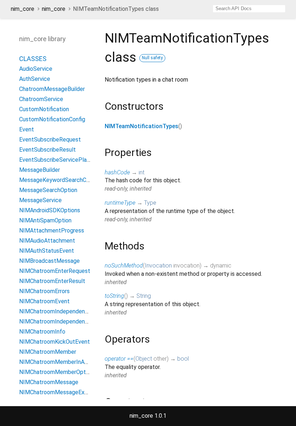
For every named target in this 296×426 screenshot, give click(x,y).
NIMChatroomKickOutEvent (54, 341)
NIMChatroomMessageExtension (61, 392)
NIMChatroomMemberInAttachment (65, 361)
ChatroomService (41, 99)
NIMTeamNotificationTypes (141, 126)
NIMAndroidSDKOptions (49, 210)
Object (143, 358)
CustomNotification (44, 109)
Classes (33, 58)
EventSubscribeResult (47, 149)
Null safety (152, 57)
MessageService (40, 200)
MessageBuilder (39, 169)
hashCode (117, 172)
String (143, 295)
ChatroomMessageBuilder (52, 89)
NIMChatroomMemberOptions (57, 372)
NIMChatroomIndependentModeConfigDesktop (79, 321)
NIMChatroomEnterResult (52, 281)
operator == (119, 358)
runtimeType (120, 202)
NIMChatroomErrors (44, 291)
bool (183, 358)
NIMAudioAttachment (47, 240)
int (141, 172)
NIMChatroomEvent (44, 301)
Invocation (158, 265)
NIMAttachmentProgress (51, 230)
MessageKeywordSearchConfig (59, 180)
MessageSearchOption (48, 190)
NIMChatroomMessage (48, 382)
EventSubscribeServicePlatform (60, 159)
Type (150, 202)
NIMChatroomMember (47, 351)
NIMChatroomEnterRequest (54, 271)
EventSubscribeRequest (50, 139)
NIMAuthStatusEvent (46, 250)
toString (114, 295)
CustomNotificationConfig (52, 119)
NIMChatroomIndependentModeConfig (68, 311)
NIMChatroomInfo (42, 331)
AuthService (34, 78)
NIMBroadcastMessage (49, 260)
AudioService (35, 68)
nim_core (22, 8)
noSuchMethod (124, 265)
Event (26, 129)
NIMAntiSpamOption (45, 220)
